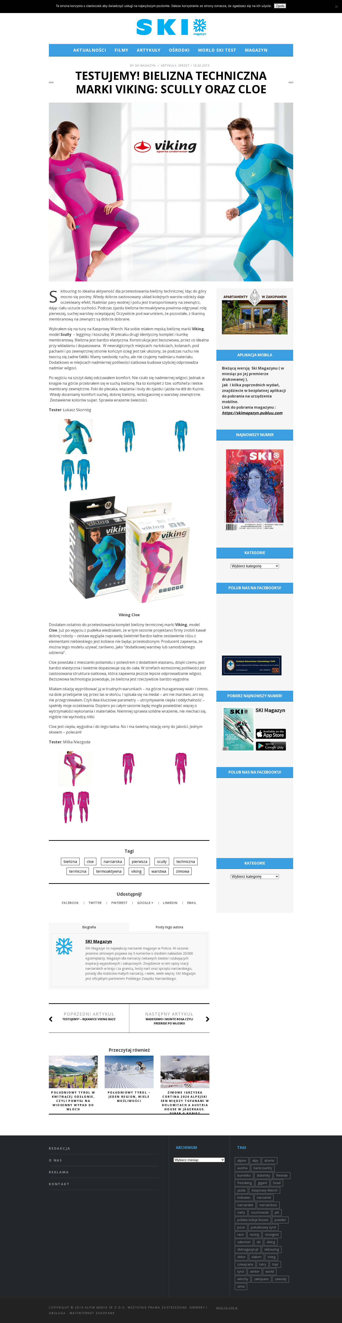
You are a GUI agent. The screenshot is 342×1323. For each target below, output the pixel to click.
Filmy (121, 50)
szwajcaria (245, 1264)
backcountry (263, 1168)
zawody (280, 1279)
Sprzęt (183, 65)
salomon (244, 1242)
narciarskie (245, 1205)
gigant (262, 1183)
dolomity (263, 1175)
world (269, 1271)
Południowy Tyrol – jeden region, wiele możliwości (129, 1097)
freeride (282, 1175)
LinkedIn (170, 903)
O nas (55, 1160)
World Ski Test (217, 50)
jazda (241, 1190)
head (277, 1183)
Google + (145, 903)
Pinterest (119, 903)
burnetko (244, 1175)
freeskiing (244, 1183)
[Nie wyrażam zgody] (336, 6)
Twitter (96, 903)
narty (241, 1212)
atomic (269, 1160)
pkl (277, 1212)
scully (162, 861)
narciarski (264, 1197)
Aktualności (89, 50)
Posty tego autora (169, 927)
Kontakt (59, 1184)
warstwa (158, 871)
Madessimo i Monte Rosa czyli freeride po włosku (169, 1018)
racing (254, 1234)
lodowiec (244, 1197)
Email (191, 903)
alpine (241, 1160)
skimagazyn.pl (247, 1249)
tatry (262, 1264)
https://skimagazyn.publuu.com (252, 412)
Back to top (225, 1307)
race (240, 1234)
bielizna (70, 861)
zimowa (182, 871)
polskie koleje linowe (252, 1220)
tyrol (240, 1271)
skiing (271, 1242)
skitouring (271, 1249)
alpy (255, 1160)
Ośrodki (179, 50)
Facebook (71, 903)
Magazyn (256, 50)
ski (259, 1242)
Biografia (89, 927)
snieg (271, 1257)
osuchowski (260, 1212)
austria (242, 1168)
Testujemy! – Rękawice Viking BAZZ (89, 1016)
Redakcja (59, 1148)
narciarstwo (268, 1205)
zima (241, 1286)
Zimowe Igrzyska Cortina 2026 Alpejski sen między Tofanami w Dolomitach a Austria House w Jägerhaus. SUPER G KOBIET (185, 1103)
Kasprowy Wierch (264, 1190)
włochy (242, 1279)
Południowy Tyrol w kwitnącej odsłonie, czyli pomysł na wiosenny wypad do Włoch (73, 1101)
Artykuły (149, 50)
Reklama (59, 1172)
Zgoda (280, 6)
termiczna (77, 871)
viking (136, 871)
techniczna (185, 861)
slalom (256, 1257)
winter (254, 1271)
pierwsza (139, 861)
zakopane (261, 1279)
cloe (90, 861)
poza (241, 1227)
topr (275, 1264)
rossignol (272, 1234)
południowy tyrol (263, 1227)
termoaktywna (108, 871)
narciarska (113, 861)
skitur (241, 1257)
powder (280, 1220)
